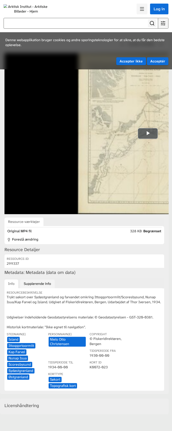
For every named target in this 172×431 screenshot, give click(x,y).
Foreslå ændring (24, 239)
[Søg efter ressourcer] (152, 23)
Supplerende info (37, 283)
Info (11, 283)
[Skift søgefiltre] (163, 23)
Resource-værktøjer (24, 221)
